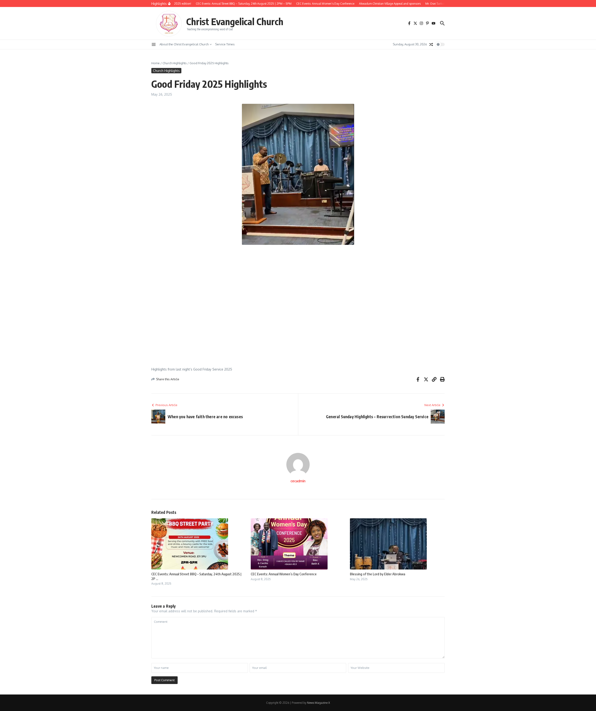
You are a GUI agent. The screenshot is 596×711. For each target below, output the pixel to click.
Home (155, 63)
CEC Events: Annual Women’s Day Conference (284, 574)
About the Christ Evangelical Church (184, 44)
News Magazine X (318, 702)
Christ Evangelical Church (234, 21)
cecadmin (298, 481)
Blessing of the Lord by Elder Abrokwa (377, 574)
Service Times (225, 44)
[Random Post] (431, 44)
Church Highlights (175, 63)
